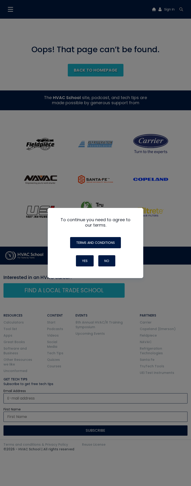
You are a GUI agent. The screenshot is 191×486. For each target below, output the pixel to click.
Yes (85, 261)
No (106, 261)
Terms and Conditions (95, 242)
